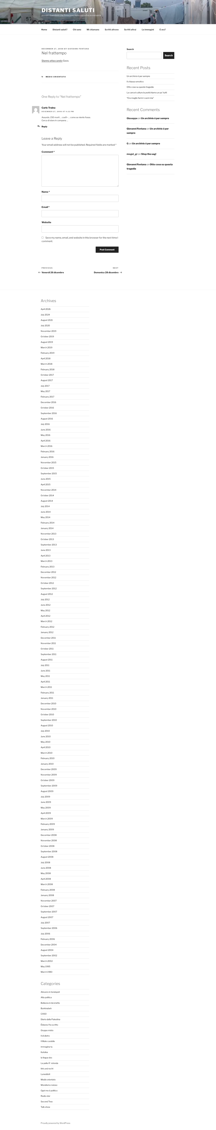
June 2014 (46, 512)
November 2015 (48, 462)
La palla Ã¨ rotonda (49, 1063)
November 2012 (48, 577)
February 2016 (47, 451)
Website (46, 222)
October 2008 (47, 846)
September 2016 (49, 413)
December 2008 (49, 835)
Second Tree (47, 1101)
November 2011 (48, 643)
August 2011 (47, 659)
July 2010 (45, 731)
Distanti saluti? (60, 29)
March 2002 (47, 961)
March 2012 (46, 621)
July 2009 (45, 796)
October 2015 (47, 468)
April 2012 (45, 616)
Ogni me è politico (49, 1090)
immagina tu (46, 1046)
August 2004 (47, 950)
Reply (44, 126)
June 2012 (45, 605)
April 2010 (46, 747)
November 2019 (48, 331)
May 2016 (45, 435)
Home (44, 29)
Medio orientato (56, 77)
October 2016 (47, 407)
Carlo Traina (48, 107)
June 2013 (46, 550)
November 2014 (48, 490)
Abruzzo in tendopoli (50, 992)
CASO (44, 1014)
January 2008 (47, 895)
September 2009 (49, 785)
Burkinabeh (46, 1008)
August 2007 (47, 917)
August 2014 (47, 501)
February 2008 (48, 890)
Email (46, 207)
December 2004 (49, 944)
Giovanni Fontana (78, 49)
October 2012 (47, 583)
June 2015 (46, 479)
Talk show (45, 1107)
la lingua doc (46, 1057)
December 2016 (48, 402)
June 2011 (45, 670)
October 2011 (47, 648)
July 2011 (45, 665)
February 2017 (47, 396)
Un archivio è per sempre (138, 76)
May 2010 (45, 742)
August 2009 (47, 791)
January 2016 (47, 457)
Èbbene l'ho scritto (49, 1024)
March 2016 (46, 446)
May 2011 (45, 676)
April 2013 (45, 555)
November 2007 (49, 900)
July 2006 (45, 933)
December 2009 (49, 769)
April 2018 (45, 358)
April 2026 (46, 309)
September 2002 (49, 955)
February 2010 (48, 758)
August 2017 (47, 380)
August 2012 (47, 594)
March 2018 (46, 364)
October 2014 (47, 495)
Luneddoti (45, 1074)
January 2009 (47, 829)
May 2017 (45, 391)
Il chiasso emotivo (135, 81)
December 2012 (48, 572)
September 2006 (49, 928)
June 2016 (46, 429)
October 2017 (47, 375)
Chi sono (77, 29)
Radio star (45, 1096)
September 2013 (49, 544)
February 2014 (47, 522)
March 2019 (46, 347)
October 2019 (47, 336)
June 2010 (46, 736)
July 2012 (45, 599)
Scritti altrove (112, 29)
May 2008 (46, 873)
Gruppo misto (47, 1030)
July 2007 (45, 922)
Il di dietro (45, 1035)
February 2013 (47, 566)
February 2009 (48, 824)
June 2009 (46, 802)
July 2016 (45, 424)
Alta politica (46, 997)
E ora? (163, 29)
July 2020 (45, 325)
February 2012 (47, 627)
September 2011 (48, 654)
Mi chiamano (93, 29)
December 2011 (48, 638)
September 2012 (49, 588)
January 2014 (47, 528)
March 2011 (46, 687)
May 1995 (45, 966)
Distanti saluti (68, 10)
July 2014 (45, 506)
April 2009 (46, 813)
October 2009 (47, 780)
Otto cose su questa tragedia (140, 87)
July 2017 (45, 386)
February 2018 (47, 369)
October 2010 (47, 714)
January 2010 (47, 764)
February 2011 (47, 692)
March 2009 (47, 818)
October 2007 (47, 906)
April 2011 (45, 681)
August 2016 (47, 418)
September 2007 (49, 911)
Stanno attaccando (52, 60)
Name (46, 191)
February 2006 (48, 939)
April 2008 (46, 879)
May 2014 (45, 517)
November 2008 (49, 840)
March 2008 (47, 884)
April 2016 (45, 440)
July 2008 (45, 862)
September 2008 (49, 851)
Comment (48, 151)
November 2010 (48, 709)
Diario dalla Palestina (50, 1019)
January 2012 (47, 632)
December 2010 (48, 703)
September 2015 (49, 473)
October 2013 (47, 539)
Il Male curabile (48, 1041)
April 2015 (45, 484)
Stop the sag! (148, 154)
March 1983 (46, 972)
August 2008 (47, 857)
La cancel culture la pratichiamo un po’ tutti (147, 92)
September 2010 (49, 720)
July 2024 (45, 314)
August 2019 (47, 342)
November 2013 (48, 533)
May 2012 (45, 610)
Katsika (44, 1052)
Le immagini (148, 29)
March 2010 (46, 753)
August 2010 (47, 725)
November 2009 (49, 774)
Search (130, 49)
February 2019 (47, 353)
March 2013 (46, 561)
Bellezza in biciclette (50, 1003)
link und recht (47, 1068)
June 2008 (46, 868)
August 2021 (47, 320)
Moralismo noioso (49, 1085)
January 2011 (47, 698)
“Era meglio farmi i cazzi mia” (140, 98)
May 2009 (46, 807)
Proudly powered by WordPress (55, 1123)
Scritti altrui (130, 29)
